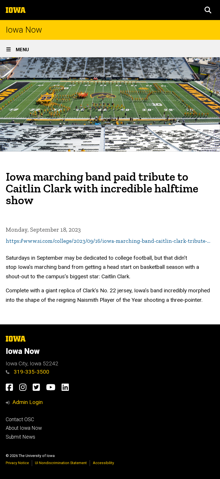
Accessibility (103, 463)
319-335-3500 (30, 371)
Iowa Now (24, 30)
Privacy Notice (17, 463)
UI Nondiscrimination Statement (61, 463)
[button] (208, 10)
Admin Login (27, 402)
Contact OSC (20, 419)
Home (11, 168)
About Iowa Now (24, 428)
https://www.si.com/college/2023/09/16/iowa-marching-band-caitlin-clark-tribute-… (108, 241)
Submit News (20, 437)
